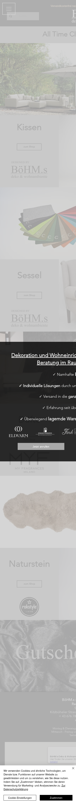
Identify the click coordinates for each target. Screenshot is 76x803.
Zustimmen (56, 797)
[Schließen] (71, 770)
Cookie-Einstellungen (20, 797)
